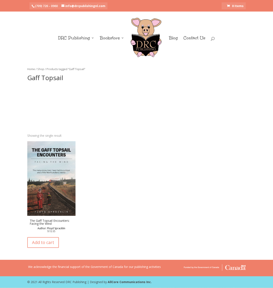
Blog (173, 38)
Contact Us (194, 38)
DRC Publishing (74, 38)
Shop (40, 69)
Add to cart (43, 242)
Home (31, 69)
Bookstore (110, 38)
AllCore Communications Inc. (130, 282)
